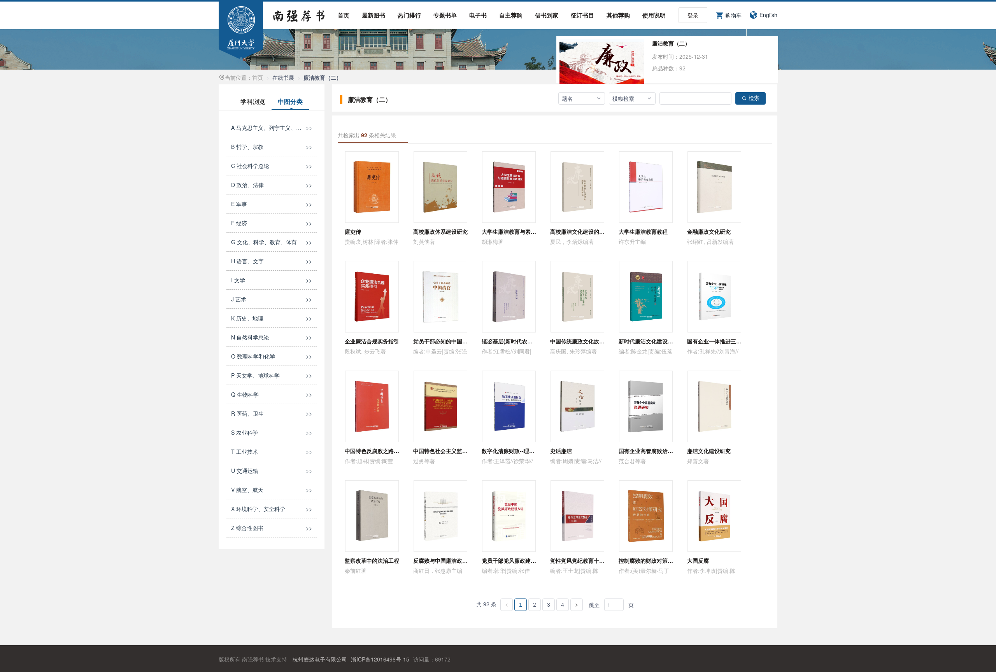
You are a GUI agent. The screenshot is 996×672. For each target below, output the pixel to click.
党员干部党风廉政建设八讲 (514, 560)
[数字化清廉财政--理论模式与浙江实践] (509, 406)
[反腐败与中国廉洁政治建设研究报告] (440, 516)
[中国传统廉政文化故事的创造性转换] (577, 296)
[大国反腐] (714, 516)
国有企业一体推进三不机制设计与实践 (733, 341)
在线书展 (283, 77)
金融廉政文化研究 (709, 231)
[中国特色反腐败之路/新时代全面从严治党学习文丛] (372, 406)
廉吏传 (353, 231)
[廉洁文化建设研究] (714, 406)
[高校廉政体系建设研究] (440, 187)
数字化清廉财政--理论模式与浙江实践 (527, 451)
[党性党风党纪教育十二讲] (577, 516)
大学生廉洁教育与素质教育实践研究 (525, 231)
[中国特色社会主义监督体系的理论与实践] (440, 406)
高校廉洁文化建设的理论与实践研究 (593, 231)
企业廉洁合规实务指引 (372, 341)
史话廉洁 (561, 451)
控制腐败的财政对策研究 (649, 560)
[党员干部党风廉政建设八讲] (509, 516)
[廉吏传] (372, 187)
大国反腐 (698, 560)
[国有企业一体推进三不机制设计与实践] (714, 296)
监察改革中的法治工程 (372, 560)
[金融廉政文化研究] (714, 187)
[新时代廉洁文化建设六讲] (646, 296)
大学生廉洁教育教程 (643, 231)
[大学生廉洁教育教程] (646, 187)
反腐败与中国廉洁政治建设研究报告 (456, 560)
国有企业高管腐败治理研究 (651, 451)
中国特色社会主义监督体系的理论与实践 (462, 451)
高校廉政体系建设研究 (440, 231)
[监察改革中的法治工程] (372, 516)
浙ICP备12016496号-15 (380, 659)
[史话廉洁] (577, 406)
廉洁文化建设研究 (709, 451)
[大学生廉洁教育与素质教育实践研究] (509, 187)
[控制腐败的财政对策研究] (646, 516)
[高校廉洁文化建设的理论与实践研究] (577, 187)
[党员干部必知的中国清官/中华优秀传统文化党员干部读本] (440, 296)
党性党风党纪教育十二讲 (580, 560)
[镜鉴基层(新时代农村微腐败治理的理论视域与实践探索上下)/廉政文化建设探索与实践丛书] (509, 296)
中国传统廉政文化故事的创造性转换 (593, 341)
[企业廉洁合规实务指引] (372, 296)
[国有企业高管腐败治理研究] (646, 406)
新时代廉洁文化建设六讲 (649, 341)
